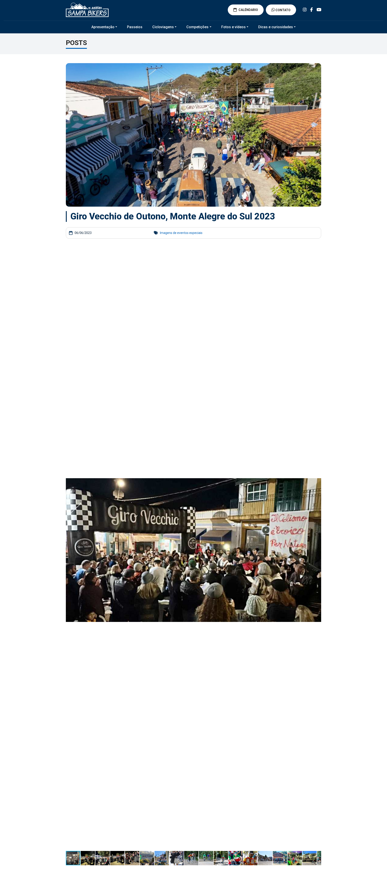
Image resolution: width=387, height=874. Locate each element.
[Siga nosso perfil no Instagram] (305, 10)
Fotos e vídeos (233, 27)
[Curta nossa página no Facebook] (311, 10)
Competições (197, 27)
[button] (317, 253)
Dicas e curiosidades (275, 27)
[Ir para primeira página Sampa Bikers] (87, 10)
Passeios (134, 27)
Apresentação (102, 27)
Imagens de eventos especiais (181, 233)
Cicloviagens (163, 27)
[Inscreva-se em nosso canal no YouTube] (318, 10)
